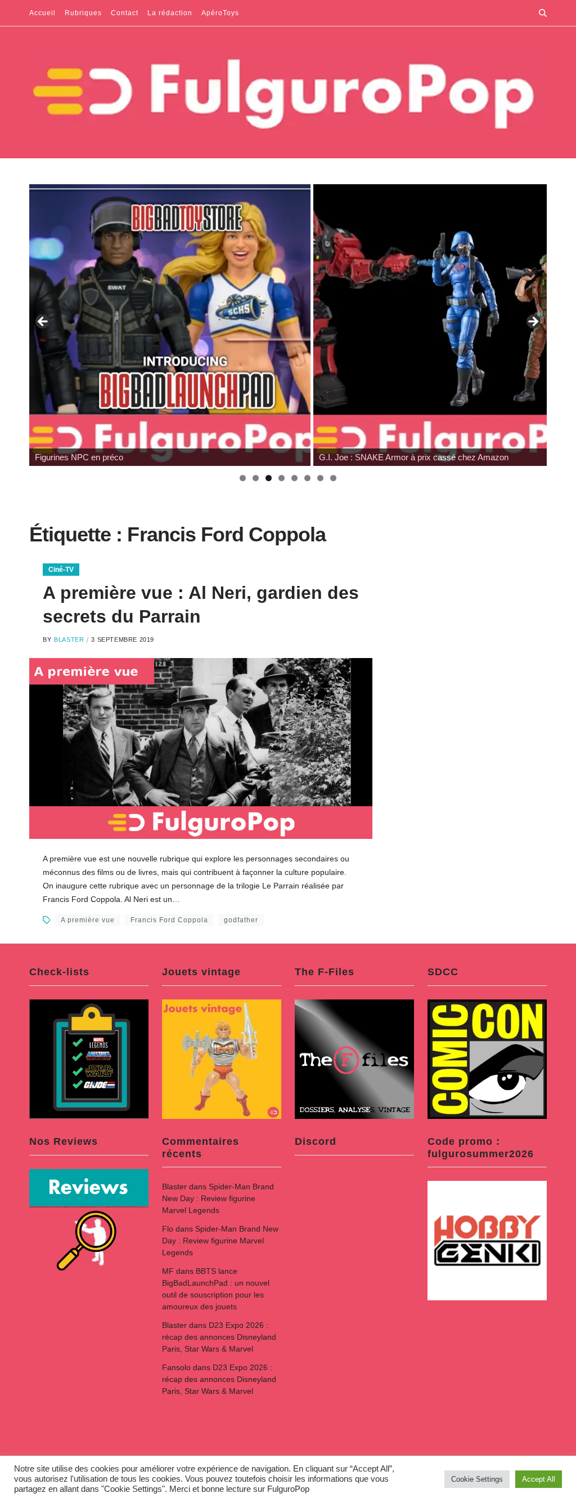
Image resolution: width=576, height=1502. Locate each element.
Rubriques (83, 13)
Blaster (69, 639)
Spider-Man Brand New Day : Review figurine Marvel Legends (218, 1198)
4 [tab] (281, 478)
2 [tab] (256, 478)
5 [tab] (294, 478)
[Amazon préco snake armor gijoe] (169, 325)
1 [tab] (243, 478)
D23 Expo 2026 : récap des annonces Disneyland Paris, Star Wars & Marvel (219, 1337)
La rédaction (169, 13)
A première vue (88, 920)
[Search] (543, 13)
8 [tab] (333, 478)
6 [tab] (307, 478)
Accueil (42, 13)
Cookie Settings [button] (477, 1479)
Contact (124, 13)
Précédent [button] (43, 322)
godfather (241, 920)
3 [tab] (269, 478)
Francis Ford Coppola (169, 920)
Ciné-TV (61, 570)
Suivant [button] (532, 322)
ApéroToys (220, 13)
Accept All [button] (538, 1479)
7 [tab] (320, 478)
